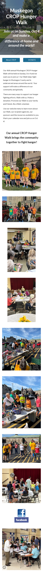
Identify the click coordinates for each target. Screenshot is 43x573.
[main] (21, 27)
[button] (3, 3)
